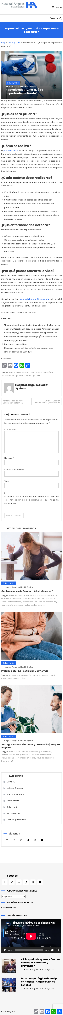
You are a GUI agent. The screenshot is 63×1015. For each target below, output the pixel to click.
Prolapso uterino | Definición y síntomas (24, 671)
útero (24, 678)
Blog (3, 42)
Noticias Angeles (15, 788)
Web (6, 481)
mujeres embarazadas (45, 601)
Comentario (10, 429)
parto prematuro (15, 605)
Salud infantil (13, 800)
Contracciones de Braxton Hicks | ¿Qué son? (27, 591)
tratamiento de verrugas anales (16, 754)
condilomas (14, 751)
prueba (19, 375)
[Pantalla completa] (57, 950)
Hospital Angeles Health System (22, 86)
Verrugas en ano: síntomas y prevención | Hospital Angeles (31, 746)
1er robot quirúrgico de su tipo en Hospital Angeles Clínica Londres (39, 982)
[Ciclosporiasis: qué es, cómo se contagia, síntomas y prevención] (9, 966)
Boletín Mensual (8, 907)
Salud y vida (14, 42)
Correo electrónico (14, 469)
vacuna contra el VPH (41, 754)
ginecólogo (49, 372)
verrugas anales (9, 758)
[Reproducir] (5, 950)
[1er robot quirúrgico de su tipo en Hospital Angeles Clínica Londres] (9, 985)
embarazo (50, 598)
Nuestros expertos (15, 794)
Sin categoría (13, 813)
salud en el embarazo (35, 605)
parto (4, 605)
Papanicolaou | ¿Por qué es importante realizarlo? (24, 91)
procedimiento (11, 150)
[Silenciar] (52, 950)
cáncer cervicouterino (19, 372)
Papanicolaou (8, 375)
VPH (38, 375)
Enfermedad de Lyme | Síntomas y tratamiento (13, 402)
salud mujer (29, 375)
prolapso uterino (40, 675)
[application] (31, 936)
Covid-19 (11, 781)
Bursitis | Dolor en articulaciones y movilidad (47, 402)
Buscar (54, 18)
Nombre (9, 458)
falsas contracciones (11, 601)
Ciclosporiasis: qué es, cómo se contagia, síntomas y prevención (40, 963)
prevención (26, 675)
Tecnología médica (16, 819)
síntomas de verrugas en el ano (36, 751)
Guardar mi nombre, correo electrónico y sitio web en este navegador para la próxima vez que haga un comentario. (31, 500)
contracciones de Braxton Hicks (23, 595)
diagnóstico (36, 372)
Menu (58, 7)
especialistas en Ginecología (34, 299)
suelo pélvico (14, 678)
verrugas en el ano (26, 758)
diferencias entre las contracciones (28, 598)
